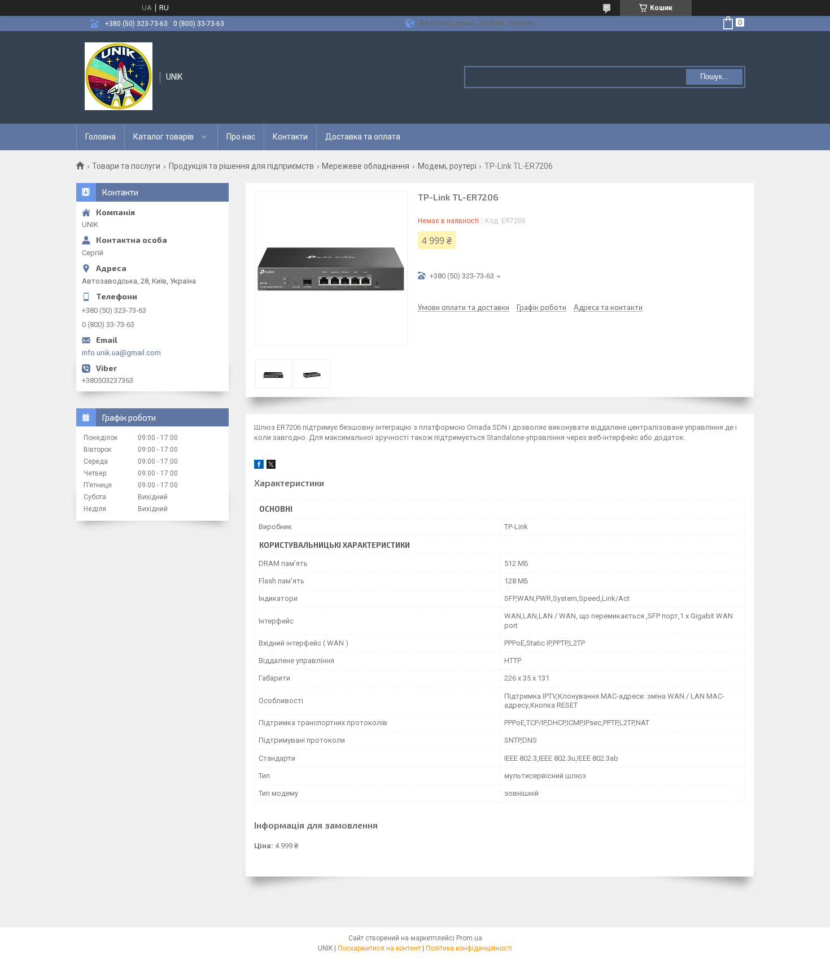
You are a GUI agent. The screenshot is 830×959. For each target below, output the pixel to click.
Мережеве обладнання (365, 166)
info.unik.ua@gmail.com (121, 352)
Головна (100, 136)
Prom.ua (469, 938)
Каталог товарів (163, 136)
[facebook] (259, 466)
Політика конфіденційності (469, 948)
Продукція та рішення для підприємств (241, 166)
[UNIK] (118, 76)
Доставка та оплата (362, 136)
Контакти (290, 136)
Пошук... (714, 76)
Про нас (240, 136)
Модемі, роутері (447, 166)
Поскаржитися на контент (379, 948)
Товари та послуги (126, 166)
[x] (271, 466)
